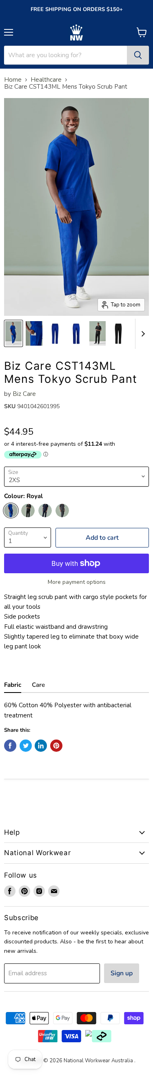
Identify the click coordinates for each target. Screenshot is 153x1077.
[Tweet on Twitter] (26, 746)
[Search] (138, 55)
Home (13, 79)
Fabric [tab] (12, 685)
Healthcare (46, 79)
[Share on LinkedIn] (41, 746)
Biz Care (24, 394)
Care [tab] (38, 685)
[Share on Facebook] (10, 746)
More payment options (77, 582)
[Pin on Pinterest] (56, 746)
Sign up (122, 973)
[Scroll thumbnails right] (141, 334)
